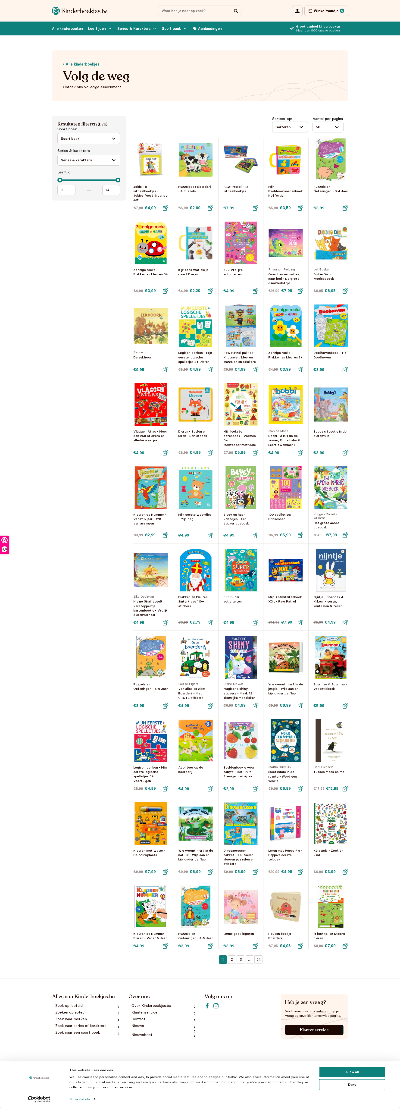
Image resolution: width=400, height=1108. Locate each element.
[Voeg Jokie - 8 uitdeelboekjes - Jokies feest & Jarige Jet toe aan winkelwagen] (165, 208)
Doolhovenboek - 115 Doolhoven (330, 355)
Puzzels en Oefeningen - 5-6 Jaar (150, 686)
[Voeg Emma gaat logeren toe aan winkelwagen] (255, 946)
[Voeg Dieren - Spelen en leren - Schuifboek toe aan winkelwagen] (210, 452)
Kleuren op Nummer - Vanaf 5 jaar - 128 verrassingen (149, 518)
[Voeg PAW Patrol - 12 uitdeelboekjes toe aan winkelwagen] (255, 208)
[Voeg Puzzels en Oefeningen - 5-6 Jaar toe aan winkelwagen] (165, 706)
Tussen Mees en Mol (329, 772)
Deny (352, 1084)
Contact (138, 1019)
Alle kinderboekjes (82, 64)
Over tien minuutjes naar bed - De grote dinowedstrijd (283, 278)
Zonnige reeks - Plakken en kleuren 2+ (285, 355)
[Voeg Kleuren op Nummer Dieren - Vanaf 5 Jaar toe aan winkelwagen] (165, 946)
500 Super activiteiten (232, 599)
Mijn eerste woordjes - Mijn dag (195, 516)
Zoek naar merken (71, 1019)
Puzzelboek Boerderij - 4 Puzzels (194, 189)
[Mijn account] (297, 11)
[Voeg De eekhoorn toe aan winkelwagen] (165, 369)
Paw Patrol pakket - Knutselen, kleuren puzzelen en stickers (239, 357)
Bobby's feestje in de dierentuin (330, 433)
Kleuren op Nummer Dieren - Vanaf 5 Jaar (150, 936)
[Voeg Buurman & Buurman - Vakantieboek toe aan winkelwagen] (345, 706)
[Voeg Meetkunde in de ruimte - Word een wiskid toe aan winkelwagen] (300, 788)
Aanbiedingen (210, 28)
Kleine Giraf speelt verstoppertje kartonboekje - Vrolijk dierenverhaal (150, 608)
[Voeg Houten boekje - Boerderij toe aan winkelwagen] (300, 946)
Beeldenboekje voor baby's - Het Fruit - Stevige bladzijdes (239, 771)
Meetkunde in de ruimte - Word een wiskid (282, 776)
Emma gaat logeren (238, 934)
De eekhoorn (143, 357)
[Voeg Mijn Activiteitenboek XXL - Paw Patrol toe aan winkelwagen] (300, 622)
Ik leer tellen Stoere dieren (329, 936)
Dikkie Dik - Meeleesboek (323, 276)
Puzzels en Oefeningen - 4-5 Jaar (195, 936)
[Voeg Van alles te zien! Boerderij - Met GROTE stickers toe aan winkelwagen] (210, 706)
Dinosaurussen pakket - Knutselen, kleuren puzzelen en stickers (238, 857)
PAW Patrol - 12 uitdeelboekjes (235, 189)
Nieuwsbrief (141, 1035)
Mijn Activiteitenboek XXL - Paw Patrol (285, 599)
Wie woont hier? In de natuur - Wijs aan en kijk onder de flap (195, 854)
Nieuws (137, 1025)
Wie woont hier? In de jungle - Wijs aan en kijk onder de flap (285, 688)
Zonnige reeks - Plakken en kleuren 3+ (150, 272)
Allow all (352, 1072)
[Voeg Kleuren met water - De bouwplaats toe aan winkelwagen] (165, 872)
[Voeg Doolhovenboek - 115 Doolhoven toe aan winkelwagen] (345, 369)
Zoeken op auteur (70, 1012)
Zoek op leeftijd (69, 1005)
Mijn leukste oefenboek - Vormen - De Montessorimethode (240, 438)
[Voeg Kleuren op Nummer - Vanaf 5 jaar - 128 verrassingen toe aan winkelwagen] (165, 535)
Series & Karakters (134, 28)
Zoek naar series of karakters (80, 1025)
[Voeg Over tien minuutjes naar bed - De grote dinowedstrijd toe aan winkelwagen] (300, 291)
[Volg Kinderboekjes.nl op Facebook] (207, 1005)
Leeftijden (97, 28)
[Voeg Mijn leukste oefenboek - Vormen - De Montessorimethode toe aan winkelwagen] (255, 452)
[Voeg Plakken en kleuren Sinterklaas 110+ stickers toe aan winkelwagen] (210, 622)
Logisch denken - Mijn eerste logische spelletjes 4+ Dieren (195, 357)
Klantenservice (314, 1030)
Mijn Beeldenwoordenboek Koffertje (285, 191)
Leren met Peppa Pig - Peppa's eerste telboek (285, 854)
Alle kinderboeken (67, 28)
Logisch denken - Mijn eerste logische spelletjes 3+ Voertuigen (150, 774)
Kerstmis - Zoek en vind (328, 852)
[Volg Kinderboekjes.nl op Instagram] (216, 1005)
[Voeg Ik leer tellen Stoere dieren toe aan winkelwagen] (345, 946)
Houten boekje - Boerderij (280, 936)
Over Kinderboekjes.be (151, 1005)
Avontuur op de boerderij (190, 769)
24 (259, 959)
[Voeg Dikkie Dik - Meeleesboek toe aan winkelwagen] (345, 291)
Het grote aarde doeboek (326, 525)
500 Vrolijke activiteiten (233, 272)
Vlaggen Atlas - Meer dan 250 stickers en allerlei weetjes (150, 435)
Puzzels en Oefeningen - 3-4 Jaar (330, 189)
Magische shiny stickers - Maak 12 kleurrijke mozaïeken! (239, 693)
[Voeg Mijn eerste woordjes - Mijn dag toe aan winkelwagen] (210, 535)
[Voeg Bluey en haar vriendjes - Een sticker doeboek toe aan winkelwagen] (255, 535)
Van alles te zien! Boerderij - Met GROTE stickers (191, 693)
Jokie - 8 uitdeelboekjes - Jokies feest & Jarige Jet (150, 193)
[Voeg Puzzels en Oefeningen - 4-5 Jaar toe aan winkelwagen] (210, 946)
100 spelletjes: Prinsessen (279, 516)
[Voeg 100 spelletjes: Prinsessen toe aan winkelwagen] (300, 535)
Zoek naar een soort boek (77, 1032)
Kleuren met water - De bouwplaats (149, 852)
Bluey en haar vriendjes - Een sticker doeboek (236, 518)
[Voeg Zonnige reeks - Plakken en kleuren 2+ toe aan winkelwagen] (300, 369)
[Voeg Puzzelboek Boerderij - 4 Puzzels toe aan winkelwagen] (210, 208)
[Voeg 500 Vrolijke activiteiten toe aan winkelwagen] (255, 291)
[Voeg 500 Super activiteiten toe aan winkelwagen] (255, 622)
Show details (79, 1099)
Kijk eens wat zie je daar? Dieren (193, 272)
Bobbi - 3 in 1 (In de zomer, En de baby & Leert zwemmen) (284, 440)
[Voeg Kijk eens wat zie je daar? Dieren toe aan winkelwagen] (210, 291)
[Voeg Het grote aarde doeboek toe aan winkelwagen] (345, 535)
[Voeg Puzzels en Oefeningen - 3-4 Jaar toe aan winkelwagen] (345, 208)
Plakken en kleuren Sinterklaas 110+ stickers (193, 601)
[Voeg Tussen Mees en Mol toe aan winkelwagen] (345, 788)
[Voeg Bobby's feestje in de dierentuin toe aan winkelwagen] (345, 452)
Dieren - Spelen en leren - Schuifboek (192, 433)
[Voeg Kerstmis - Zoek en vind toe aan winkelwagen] (345, 872)
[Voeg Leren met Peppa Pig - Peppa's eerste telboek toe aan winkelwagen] (300, 872)
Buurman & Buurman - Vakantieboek (330, 686)
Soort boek (171, 28)
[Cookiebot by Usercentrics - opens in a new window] (39, 1099)
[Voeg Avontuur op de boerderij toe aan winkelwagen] (210, 788)
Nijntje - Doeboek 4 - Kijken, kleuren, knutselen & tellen (329, 601)
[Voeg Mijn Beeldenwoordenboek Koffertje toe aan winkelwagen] (300, 208)
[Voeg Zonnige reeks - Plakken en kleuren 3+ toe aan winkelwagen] (165, 291)
